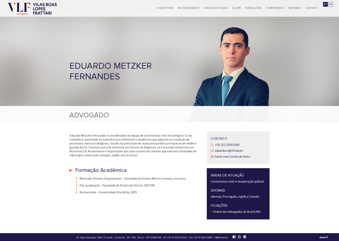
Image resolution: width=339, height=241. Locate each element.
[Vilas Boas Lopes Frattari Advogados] (32, 9)
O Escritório (164, 8)
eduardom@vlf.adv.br (229, 150)
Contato (311, 8)
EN (330, 4)
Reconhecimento (189, 8)
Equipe (236, 8)
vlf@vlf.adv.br (221, 237)
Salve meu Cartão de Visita (232, 156)
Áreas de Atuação (216, 8)
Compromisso (275, 8)
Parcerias (294, 8)
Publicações (253, 8)
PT (325, 4)
